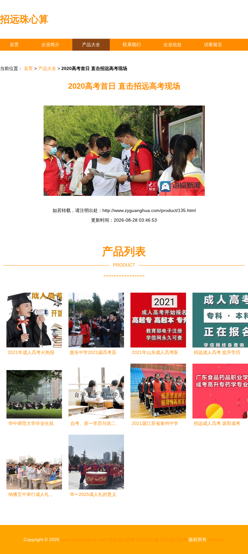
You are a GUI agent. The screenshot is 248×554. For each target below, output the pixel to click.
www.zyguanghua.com (84, 539)
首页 (14, 44)
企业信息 (172, 44)
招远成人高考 (121, 539)
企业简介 (50, 44)
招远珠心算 (24, 19)
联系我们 (132, 44)
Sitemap (216, 539)
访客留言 (213, 44)
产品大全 (91, 44)
